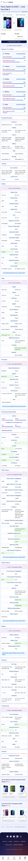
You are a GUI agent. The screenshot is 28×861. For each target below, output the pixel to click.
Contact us (16, 841)
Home (2, 826)
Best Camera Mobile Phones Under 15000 (14, 557)
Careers (10, 841)
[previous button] (3, 791)
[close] (13, 17)
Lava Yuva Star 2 (18, 29)
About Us (5, 841)
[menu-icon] (2, 2)
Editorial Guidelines (18, 844)
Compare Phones (9, 826)
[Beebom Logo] (8, 2)
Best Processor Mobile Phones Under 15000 (14, 406)
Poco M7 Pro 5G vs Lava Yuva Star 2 (9, 820)
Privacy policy (8, 844)
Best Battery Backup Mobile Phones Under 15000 (13, 653)
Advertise (23, 841)
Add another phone (14, 42)
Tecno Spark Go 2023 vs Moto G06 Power (9, 796)
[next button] (24, 791)
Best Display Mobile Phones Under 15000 (14, 272)
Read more (24, 11)
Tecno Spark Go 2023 (6, 30)
